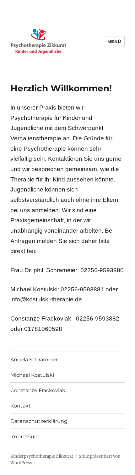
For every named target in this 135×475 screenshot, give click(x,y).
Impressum (25, 437)
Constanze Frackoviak (37, 390)
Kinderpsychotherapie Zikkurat (41, 456)
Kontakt (20, 406)
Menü (114, 41)
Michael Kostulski (32, 375)
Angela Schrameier (34, 360)
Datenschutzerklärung (39, 421)
